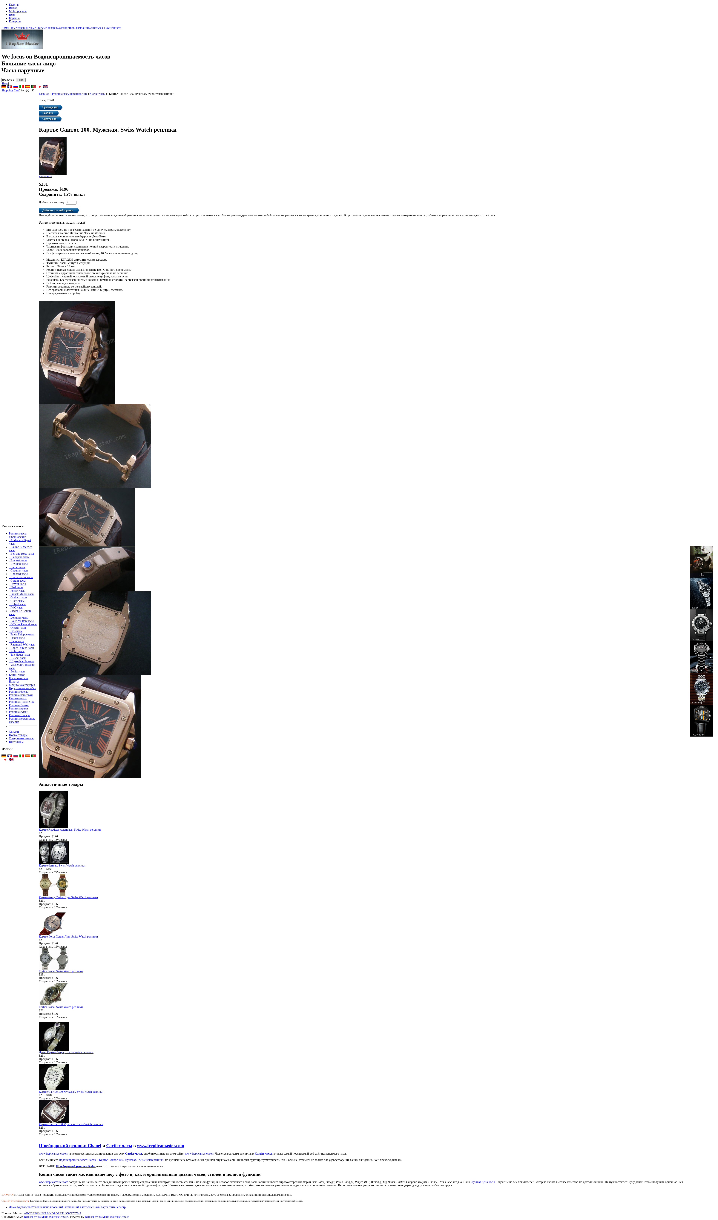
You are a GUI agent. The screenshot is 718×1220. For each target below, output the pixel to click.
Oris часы (15, 631)
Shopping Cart (10, 90)
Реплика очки (18, 698)
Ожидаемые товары (21, 738)
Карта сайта (108, 1207)
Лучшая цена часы (483, 1182)
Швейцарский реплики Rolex (76, 1166)
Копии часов (17, 674)
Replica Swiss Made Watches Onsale (107, 1216)
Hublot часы (17, 604)
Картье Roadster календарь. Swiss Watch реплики (70, 829)
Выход (13, 8)
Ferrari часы (17, 590)
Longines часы (18, 617)
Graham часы (18, 597)
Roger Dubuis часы (21, 647)
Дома (4, 27)
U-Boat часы (17, 658)
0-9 (79, 1213)
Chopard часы (18, 573)
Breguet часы (18, 560)
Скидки (14, 731)
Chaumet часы (18, 570)
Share (4, 83)
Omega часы (17, 627)
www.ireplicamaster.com (160, 1145)
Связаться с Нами (100, 27)
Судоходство (65, 27)
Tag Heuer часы (19, 654)
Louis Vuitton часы (21, 621)
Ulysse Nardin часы (21, 661)
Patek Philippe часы (21, 634)
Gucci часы (16, 600)
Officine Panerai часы (23, 624)
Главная (14, 4)
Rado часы (16, 641)
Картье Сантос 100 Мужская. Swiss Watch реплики (71, 1091)
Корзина (14, 18)
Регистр (116, 27)
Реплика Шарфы (19, 715)
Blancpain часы (19, 557)
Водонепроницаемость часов (77, 1159)
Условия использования (47, 1207)
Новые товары (17, 27)
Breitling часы (18, 563)
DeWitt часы (17, 584)
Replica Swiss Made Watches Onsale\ (46, 1216)
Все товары (16, 741)
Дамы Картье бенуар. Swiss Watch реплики (66, 1052)
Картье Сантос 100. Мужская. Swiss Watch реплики (131, 1159)
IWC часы (16, 607)
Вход (12, 14)
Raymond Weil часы (22, 644)
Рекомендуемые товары (42, 27)
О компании (81, 27)
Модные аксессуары (22, 684)
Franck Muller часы (21, 594)
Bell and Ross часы (21, 553)
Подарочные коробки (22, 688)
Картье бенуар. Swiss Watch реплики (62, 865)
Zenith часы (17, 671)
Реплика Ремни (19, 705)
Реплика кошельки (21, 695)
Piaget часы (17, 637)
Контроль (15, 21)
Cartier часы (97, 93)
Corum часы (17, 580)
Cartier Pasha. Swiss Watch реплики (61, 971)
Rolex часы (16, 651)
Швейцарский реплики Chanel (70, 1145)
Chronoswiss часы (21, 577)
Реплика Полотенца (21, 701)
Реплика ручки (18, 708)
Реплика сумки (18, 711)
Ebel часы (16, 587)
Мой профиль (18, 11)
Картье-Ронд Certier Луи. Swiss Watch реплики (68, 897)
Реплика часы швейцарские (69, 93)
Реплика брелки (19, 691)
